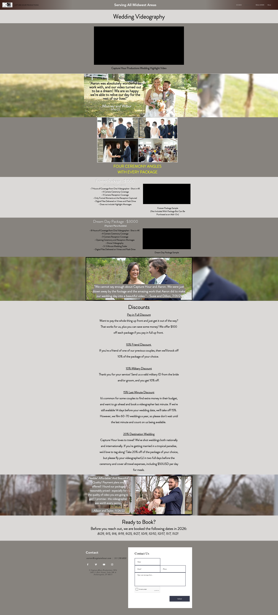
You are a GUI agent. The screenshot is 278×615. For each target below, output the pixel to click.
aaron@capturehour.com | (100, 558)
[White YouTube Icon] (104, 564)
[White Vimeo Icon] (95, 564)
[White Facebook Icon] (87, 564)
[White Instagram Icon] (112, 564)
